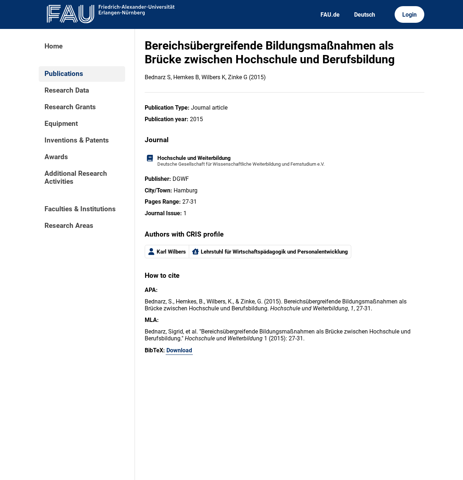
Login (409, 14)
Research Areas (68, 226)
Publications (63, 74)
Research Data (66, 90)
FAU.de (330, 14)
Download (179, 350)
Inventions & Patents (76, 140)
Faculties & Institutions (80, 209)
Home (53, 46)
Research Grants (70, 107)
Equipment (61, 124)
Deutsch (364, 14)
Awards (56, 157)
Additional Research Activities (75, 178)
